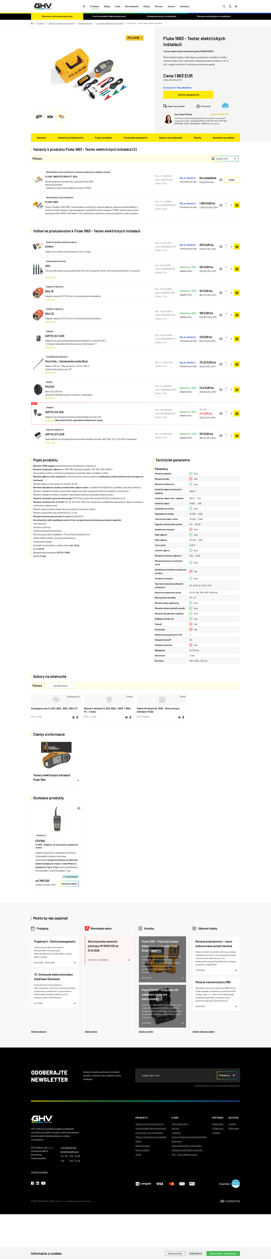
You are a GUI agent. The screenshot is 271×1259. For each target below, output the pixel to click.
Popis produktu (103, 137)
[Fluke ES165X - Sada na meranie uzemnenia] (38, 246)
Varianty (41, 137)
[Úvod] (84, 6)
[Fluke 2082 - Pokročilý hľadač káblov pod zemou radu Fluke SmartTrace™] (162, 959)
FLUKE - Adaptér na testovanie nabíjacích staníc (56, 846)
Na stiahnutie (131, 6)
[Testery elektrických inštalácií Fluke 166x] (56, 762)
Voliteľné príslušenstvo (71, 137)
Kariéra (171, 6)
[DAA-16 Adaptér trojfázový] (38, 293)
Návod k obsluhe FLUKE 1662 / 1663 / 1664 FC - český (107, 710)
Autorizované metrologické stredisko (189, 1137)
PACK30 (49, 386)
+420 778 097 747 (219, 114)
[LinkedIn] (37, 1184)
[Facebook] (32, 1184)
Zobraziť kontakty (39, 1172)
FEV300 (40, 841)
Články (146, 6)
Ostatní (233, 1117)
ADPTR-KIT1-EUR (54, 434)
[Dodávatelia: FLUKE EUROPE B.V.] (135, 38)
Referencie (177, 1141)
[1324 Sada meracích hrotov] (38, 269)
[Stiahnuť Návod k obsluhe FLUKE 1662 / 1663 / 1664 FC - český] (130, 717)
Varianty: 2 (41, 835)
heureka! (224, 1183)
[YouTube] (43, 1184)
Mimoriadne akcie (101, 928)
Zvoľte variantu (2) (188, 94)
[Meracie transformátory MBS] (216, 994)
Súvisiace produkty (223, 137)
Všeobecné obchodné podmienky (187, 1150)
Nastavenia (175, 1253)
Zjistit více (50, 277)
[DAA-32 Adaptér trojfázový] (38, 315)
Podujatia (42, 928)
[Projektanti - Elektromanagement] (54, 951)
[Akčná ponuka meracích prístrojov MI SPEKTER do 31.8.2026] (108, 950)
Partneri (159, 6)
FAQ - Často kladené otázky (184, 1154)
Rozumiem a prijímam (223, 1253)
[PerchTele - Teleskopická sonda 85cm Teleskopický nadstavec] (38, 364)
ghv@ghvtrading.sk (69, 1151)
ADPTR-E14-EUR (54, 411)
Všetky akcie (91, 1031)
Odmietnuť (195, 1253)
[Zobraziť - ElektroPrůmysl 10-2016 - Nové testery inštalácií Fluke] (162, 699)
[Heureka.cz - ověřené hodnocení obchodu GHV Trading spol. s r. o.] (225, 106)
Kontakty (184, 6)
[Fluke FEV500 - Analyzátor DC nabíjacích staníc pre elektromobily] (162, 1006)
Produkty (94, 6)
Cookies (232, 1124)
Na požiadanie (72, 877)
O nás (117, 6)
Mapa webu (234, 1128)
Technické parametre (135, 137)
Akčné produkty (143, 1145)
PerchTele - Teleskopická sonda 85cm (66, 361)
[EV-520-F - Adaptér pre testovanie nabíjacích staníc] (57, 820)
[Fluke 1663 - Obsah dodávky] (89, 76)
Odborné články (207, 928)
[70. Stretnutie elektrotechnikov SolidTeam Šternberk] (54, 988)
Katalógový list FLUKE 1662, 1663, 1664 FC (54, 708)
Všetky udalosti (38, 1031)
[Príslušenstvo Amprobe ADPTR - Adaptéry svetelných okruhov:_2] (38, 435)
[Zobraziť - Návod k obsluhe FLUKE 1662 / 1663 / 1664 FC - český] (109, 699)
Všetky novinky (146, 1031)
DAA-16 (49, 291)
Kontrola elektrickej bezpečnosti (109, 16)
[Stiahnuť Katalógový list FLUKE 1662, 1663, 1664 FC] (77, 717)
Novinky (149, 928)
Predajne (216, 1132)
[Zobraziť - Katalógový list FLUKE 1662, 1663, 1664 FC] (56, 699)
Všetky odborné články (203, 1031)
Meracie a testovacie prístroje (57, 16)
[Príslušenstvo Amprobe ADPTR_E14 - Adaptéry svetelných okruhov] (38, 413)
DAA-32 (49, 313)
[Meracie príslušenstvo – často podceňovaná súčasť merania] (216, 955)
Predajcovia (217, 1128)
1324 (47, 265)
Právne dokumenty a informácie (186, 1145)
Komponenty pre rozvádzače (161, 16)
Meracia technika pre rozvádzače (214, 16)
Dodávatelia (217, 1124)
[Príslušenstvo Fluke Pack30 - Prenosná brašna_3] (38, 390)
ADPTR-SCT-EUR (54, 335)
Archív (138, 1154)
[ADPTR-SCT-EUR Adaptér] (38, 339)
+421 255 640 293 (68, 1147)
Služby (107, 6)
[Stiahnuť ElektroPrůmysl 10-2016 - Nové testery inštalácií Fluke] (183, 717)
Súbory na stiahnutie (170, 137)
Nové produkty (142, 1150)
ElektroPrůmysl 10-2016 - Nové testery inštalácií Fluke (158, 710)
